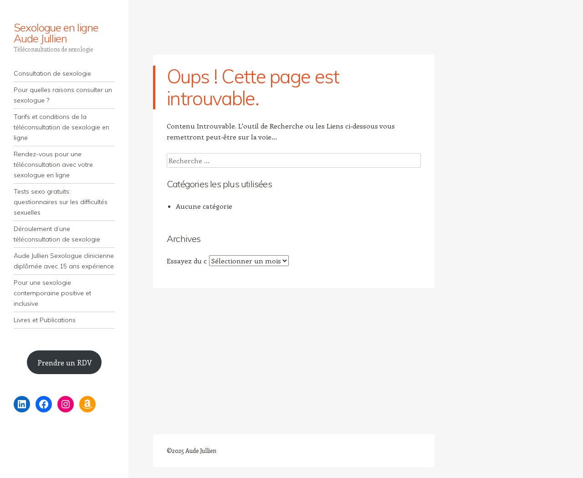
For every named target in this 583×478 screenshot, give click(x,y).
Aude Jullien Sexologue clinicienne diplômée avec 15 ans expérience (64, 261)
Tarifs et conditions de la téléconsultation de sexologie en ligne (61, 127)
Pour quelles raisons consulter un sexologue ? (63, 95)
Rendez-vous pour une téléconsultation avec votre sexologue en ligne (53, 164)
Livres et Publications (45, 320)
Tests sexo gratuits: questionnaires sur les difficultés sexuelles (60, 201)
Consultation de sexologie (52, 73)
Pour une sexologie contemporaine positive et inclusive (52, 293)
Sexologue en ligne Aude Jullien (56, 33)
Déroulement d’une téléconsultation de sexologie (57, 234)
